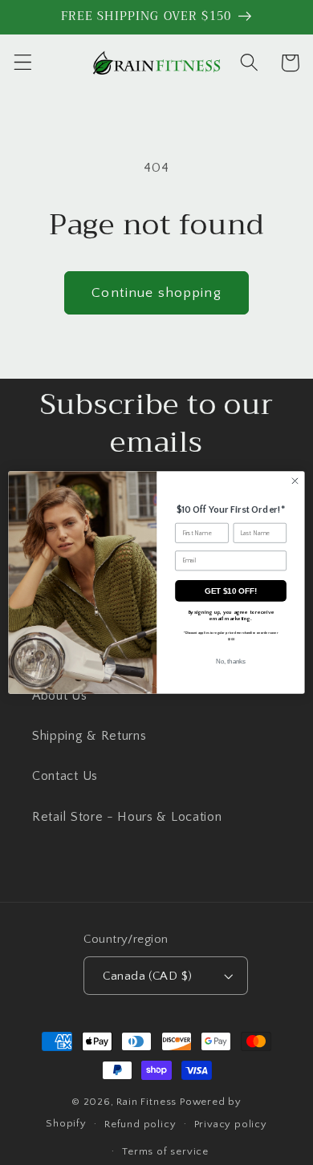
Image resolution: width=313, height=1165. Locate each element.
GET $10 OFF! (231, 591)
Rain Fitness (147, 1101)
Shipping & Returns (89, 736)
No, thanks (231, 661)
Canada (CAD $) (147, 976)
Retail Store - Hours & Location (127, 817)
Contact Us (65, 776)
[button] (22, 63)
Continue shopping (156, 292)
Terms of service (165, 1151)
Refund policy (140, 1124)
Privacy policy (230, 1124)
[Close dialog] (295, 481)
